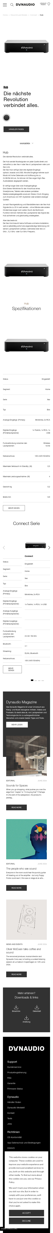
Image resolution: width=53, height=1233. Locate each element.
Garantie (11, 1084)
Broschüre (16, 1011)
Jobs (9, 1124)
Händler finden (14, 1102)
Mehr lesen (17, 725)
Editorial (10, 781)
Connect (33, 15)
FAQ (9, 1078)
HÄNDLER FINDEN (16, 129)
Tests (9, 1119)
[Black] (6, 118)
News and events (14, 944)
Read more (16, 808)
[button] (26, 144)
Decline (26, 1221)
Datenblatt (37, 1011)
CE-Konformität (14, 1138)
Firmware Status (15, 1089)
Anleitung (26, 1022)
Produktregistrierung (16, 1073)
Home (5, 15)
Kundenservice (14, 1067)
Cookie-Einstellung (9, 1229)
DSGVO (11, 1148)
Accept (26, 1213)
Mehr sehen (14, 508)
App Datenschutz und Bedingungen (24, 1143)
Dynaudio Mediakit (16, 1108)
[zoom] (26, 47)
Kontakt (10, 1113)
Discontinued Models (19, 15)
